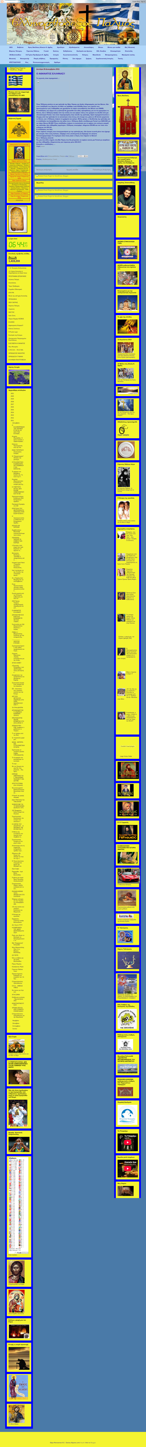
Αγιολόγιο (60, 47)
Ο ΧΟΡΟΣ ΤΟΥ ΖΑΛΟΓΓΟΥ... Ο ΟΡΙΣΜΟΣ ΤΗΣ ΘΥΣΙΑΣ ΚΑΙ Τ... (18, 826)
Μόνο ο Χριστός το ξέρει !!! (131, 673)
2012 (12, 418)
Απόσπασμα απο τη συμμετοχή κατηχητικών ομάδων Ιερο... (18, 848)
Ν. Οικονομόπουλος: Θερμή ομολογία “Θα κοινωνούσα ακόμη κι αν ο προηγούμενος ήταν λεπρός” (127, 653)
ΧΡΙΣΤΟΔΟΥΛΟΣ (15, 62)
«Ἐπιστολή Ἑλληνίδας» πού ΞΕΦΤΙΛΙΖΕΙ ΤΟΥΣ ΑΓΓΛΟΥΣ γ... (18, 669)
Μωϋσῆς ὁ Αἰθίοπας (15, 163)
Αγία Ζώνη (12, 315)
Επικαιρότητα (115, 51)
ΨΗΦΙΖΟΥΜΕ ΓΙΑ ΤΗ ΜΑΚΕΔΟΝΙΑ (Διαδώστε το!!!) (18, 806)
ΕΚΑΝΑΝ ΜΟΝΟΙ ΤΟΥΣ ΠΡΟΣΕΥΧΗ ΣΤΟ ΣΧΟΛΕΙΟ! (18, 894)
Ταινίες (120, 58)
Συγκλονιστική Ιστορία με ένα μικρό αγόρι (17, 841)
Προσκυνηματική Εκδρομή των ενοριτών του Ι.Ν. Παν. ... (18, 976)
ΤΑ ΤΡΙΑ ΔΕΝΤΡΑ (17, 707)
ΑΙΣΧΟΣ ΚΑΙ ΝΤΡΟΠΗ (16, 526)
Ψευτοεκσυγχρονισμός (41, 62)
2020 (12, 396)
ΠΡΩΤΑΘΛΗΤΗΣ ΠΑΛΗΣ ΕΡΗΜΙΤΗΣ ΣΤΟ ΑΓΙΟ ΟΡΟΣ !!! (18, 720)
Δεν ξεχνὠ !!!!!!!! (17, 925)
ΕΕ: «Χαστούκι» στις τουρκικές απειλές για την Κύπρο (17, 691)
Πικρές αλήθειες (39, 58)
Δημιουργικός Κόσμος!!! (16, 325)
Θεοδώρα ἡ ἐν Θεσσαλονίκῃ (19, 184)
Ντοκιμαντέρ (24, 58)
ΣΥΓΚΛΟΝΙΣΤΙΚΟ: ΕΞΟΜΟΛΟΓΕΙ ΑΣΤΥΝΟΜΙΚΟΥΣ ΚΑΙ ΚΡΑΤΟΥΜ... (18, 465)
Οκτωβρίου (16, 1023)
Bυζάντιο (20, 47)
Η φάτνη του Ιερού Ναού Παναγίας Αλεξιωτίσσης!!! (17, 879)
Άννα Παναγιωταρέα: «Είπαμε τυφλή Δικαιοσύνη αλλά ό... (18, 587)
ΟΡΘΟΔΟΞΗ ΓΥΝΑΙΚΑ (16, 356)
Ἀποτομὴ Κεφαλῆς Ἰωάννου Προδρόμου (19, 183)
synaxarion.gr (19, 200)
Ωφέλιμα (57, 62)
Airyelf (82, 1442)
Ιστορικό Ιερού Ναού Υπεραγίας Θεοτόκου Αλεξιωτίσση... (18, 565)
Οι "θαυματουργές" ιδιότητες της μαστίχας (18, 457)
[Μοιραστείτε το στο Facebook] (85, 156)
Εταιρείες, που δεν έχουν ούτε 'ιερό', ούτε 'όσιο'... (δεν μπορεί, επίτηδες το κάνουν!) (131, 536)
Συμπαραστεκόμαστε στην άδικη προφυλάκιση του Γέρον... (18, 648)
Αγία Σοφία (15, 869)
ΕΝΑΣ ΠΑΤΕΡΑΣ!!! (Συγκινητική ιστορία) (18, 451)
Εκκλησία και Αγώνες (84, 51)
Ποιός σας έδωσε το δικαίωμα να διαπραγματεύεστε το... (18, 938)
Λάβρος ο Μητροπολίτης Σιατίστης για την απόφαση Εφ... (18, 634)
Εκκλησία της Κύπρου (15, 335)
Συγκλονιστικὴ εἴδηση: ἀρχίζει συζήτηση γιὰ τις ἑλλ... (18, 886)
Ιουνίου (15, 1028)
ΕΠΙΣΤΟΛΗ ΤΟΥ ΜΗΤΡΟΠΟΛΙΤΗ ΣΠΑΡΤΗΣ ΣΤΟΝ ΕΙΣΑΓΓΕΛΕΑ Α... (18, 511)
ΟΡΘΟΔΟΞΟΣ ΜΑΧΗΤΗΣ (17, 353)
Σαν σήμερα (77, 58)
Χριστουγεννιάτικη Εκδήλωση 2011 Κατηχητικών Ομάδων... (18, 499)
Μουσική (12, 58)
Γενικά (46, 51)
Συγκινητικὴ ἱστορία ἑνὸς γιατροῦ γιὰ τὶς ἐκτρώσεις (18, 684)
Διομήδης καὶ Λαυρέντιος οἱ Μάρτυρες (19, 164)
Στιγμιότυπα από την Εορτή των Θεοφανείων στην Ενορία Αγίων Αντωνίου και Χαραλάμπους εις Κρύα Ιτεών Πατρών (127, 559)
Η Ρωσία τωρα (13, 332)
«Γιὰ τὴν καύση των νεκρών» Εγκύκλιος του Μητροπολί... (18, 909)
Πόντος (65, 58)
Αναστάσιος (12, 283)
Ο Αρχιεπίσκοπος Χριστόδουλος (17, 982)
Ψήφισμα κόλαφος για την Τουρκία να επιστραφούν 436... (18, 901)
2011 (12, 420)
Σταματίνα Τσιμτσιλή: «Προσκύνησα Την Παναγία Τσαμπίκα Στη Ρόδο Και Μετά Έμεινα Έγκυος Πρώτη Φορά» (127, 574)
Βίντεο (100, 47)
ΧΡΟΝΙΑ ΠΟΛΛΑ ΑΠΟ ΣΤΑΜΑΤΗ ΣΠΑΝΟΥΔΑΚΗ (17, 1009)
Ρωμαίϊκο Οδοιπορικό (15, 289)
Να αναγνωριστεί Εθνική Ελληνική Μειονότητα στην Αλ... (18, 790)
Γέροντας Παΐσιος (33, 51)
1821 (11, 47)
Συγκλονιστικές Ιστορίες (104, 58)
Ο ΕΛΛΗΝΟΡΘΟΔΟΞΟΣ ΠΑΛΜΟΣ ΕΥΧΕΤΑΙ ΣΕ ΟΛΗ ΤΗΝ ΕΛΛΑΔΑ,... (18, 429)
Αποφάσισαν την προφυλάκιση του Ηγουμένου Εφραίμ (18, 677)
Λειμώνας (12, 309)
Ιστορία (56, 55)
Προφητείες (54, 58)
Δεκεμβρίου (16, 423)
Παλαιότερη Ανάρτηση (102, 170)
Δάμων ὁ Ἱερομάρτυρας (22, 170)
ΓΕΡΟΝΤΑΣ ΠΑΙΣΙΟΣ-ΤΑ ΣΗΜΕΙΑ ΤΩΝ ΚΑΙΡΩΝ (17, 540)
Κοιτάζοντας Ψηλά (17, 967)
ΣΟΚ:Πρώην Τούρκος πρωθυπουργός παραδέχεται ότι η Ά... (18, 604)
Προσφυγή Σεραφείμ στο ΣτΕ (18, 505)
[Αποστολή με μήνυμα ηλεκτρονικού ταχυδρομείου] (79, 156)
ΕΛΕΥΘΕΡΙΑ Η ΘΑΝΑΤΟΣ (17, 343)
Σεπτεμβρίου (17, 1026)
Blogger (93, 1442)
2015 (12, 410)
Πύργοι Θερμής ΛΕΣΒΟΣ (16, 319)
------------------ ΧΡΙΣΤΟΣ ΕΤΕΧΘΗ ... (16, 641)
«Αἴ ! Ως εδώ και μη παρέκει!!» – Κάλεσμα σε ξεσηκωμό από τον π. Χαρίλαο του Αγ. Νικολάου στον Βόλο (127, 694)
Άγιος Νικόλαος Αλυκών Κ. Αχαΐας (40, 47)
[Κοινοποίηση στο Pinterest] (87, 156)
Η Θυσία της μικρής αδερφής (18, 796)
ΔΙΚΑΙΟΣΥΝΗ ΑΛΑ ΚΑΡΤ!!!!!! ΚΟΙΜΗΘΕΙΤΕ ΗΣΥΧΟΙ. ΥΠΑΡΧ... (18, 618)
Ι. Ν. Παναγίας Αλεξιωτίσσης (17, 268)
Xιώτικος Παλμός (14, 279)
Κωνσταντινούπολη (70, 55)
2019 (12, 399)
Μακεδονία (97, 55)
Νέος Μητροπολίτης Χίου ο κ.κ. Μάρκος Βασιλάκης (18, 950)
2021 (12, 393)
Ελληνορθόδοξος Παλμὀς (56, 156)
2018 (12, 401)
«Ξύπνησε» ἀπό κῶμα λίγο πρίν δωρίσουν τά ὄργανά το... (17, 548)
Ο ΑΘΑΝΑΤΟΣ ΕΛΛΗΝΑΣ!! (16, 611)
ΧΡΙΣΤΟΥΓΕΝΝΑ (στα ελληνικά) (17, 784)
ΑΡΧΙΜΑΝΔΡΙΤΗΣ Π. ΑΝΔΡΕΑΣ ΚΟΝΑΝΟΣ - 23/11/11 (17, 712)
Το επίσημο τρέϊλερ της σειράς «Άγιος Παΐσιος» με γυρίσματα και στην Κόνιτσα (130, 619)
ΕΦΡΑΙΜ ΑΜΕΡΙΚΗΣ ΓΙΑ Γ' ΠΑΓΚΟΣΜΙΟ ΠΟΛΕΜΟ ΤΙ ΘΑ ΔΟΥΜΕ (18, 777)
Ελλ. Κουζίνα (101, 51)
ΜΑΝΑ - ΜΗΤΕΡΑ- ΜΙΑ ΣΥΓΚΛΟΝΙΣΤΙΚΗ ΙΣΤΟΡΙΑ (18, 744)
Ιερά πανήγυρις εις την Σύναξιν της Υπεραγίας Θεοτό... (18, 572)
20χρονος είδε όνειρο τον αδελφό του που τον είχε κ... (18, 856)
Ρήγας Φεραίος (16, 964)
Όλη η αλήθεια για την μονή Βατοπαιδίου (17, 959)
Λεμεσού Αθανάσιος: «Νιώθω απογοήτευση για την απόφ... (18, 657)
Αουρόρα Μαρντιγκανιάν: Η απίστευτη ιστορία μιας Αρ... (18, 482)
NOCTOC (11, 312)
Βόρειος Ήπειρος (15, 51)
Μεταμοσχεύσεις (111, 55)
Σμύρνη (88, 58)
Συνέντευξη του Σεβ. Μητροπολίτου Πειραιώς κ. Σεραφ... (18, 627)
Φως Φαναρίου (13, 347)
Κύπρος (85, 55)
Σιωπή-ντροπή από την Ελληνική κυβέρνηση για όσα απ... (18, 596)
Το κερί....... (15, 763)
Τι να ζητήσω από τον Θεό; (17, 734)
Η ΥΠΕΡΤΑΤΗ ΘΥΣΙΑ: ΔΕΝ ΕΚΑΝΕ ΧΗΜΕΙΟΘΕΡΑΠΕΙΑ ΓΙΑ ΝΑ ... (18, 490)
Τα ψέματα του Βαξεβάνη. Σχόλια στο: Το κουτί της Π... (17, 474)
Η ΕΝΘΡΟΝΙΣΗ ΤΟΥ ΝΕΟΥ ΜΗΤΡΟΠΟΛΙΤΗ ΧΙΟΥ (18, 930)
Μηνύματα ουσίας (128, 55)
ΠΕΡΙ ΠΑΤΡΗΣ (13, 302)
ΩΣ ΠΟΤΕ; (15, 955)
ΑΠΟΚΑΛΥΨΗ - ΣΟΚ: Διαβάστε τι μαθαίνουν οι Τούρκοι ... (18, 728)
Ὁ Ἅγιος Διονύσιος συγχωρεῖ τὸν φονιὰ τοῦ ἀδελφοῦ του (18, 863)
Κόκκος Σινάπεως (14, 328)
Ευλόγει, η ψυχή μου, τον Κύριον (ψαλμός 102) (126, 637)
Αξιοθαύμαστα (74, 47)
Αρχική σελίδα (72, 170)
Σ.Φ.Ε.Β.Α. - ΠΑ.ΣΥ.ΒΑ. (16, 350)
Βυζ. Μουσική (130, 47)
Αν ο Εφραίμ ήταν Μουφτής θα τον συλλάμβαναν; (18, 579)
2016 (12, 407)
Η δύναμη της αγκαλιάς (16, 915)
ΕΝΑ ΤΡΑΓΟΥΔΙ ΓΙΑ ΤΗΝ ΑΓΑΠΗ (18, 800)
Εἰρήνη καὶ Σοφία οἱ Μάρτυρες (19, 171)
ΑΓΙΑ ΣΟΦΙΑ (16, 994)
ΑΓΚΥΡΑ (11, 292)
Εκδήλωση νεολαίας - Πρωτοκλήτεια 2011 (18, 999)
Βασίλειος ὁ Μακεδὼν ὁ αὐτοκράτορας (19, 188)
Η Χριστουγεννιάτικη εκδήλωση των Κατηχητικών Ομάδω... (18, 519)
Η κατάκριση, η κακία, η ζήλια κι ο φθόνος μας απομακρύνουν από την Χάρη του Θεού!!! (131, 717)
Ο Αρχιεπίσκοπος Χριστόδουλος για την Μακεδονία (18, 1015)
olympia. (43, 146)
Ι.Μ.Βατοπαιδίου (15, 55)
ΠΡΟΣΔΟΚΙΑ (13, 299)
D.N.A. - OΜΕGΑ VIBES (17, 986)
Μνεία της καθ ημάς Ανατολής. (18, 296)
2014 (12, 412)
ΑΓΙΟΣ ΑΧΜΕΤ (16, 663)
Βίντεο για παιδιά (114, 47)
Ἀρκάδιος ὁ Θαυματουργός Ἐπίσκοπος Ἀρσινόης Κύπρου (19, 187)
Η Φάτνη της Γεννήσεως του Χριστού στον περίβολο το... (17, 834)
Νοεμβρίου (16, 1020)
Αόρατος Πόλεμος (14, 306)
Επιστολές (129, 51)
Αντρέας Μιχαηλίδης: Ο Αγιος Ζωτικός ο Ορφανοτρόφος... (18, 439)
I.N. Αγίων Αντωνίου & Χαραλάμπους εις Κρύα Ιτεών (18, 272)
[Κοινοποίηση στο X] (83, 156)
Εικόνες (56, 51)
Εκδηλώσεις (67, 51)
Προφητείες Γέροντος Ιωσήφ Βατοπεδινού (18, 920)
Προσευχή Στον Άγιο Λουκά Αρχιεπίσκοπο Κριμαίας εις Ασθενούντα (131, 596)
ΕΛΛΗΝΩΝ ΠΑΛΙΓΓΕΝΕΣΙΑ (17, 360)
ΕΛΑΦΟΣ (11, 322)
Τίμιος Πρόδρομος (14, 286)
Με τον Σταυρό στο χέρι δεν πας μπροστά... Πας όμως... (18, 769)
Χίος (26, 62)
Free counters (13, 1255)
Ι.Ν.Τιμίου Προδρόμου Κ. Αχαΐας (37, 55)
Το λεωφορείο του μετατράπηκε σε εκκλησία (18, 759)
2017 (12, 404)
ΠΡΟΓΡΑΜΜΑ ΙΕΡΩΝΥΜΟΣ (17, 276)
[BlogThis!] (81, 156)
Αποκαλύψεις (89, 47)
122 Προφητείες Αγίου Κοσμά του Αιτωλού (18, 812)
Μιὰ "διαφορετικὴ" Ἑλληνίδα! (17, 944)
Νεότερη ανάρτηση (44, 170)
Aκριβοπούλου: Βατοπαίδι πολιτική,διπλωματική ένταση (18, 532)
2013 (12, 415)
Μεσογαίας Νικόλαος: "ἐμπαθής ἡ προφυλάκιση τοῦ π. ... (18, 556)
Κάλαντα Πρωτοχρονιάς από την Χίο (17, 445)
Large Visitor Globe (126, 756)
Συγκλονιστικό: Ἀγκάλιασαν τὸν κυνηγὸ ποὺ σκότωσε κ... (18, 819)
